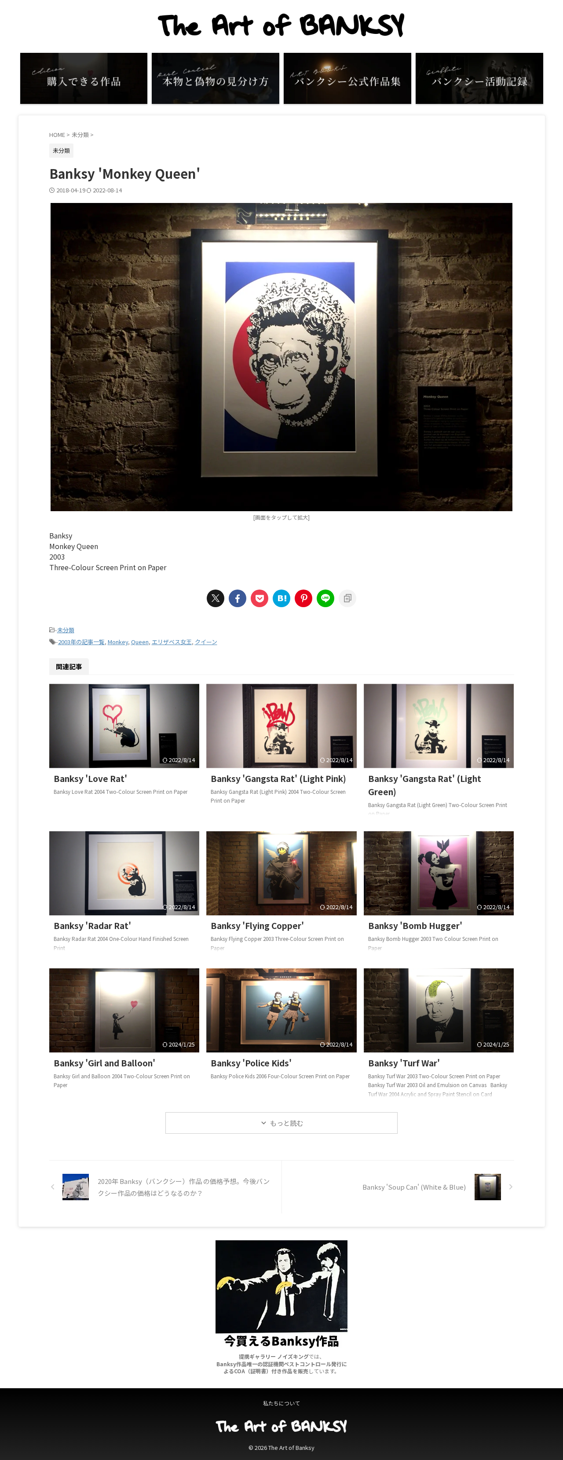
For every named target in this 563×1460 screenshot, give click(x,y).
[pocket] (259, 598)
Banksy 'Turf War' (404, 1063)
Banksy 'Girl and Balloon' (104, 1063)
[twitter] (215, 598)
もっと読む (286, 1123)
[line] (325, 598)
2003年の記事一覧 (81, 642)
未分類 (65, 630)
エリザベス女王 (172, 642)
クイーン (206, 642)
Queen (140, 642)
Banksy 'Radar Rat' (92, 925)
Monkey (118, 642)
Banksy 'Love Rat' (90, 778)
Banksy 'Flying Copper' (257, 925)
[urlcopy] (347, 598)
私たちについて (281, 1403)
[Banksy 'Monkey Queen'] (281, 598)
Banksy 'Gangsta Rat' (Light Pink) (278, 778)
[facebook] (237, 598)
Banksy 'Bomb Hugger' (415, 925)
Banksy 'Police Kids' (251, 1063)
